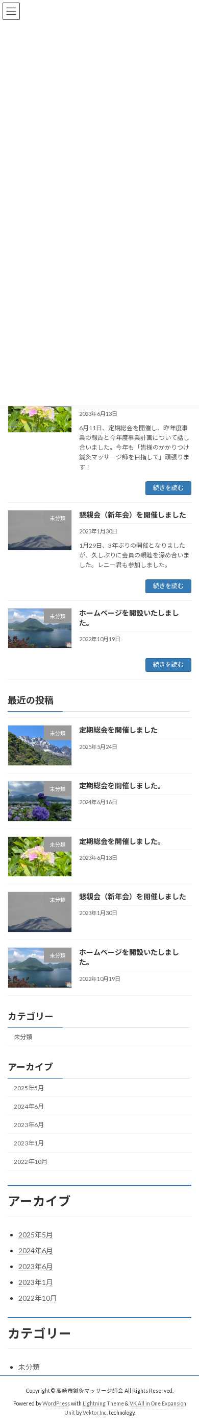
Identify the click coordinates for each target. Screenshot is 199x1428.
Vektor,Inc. (95, 1412)
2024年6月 (29, 1106)
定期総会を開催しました (118, 729)
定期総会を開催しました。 (122, 785)
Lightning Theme (103, 1403)
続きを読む (168, 487)
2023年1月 (29, 1143)
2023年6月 (29, 1124)
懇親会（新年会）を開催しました (132, 514)
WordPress (56, 1403)
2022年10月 (30, 1161)
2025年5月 (29, 1087)
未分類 (23, 1037)
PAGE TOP (184, 1374)
